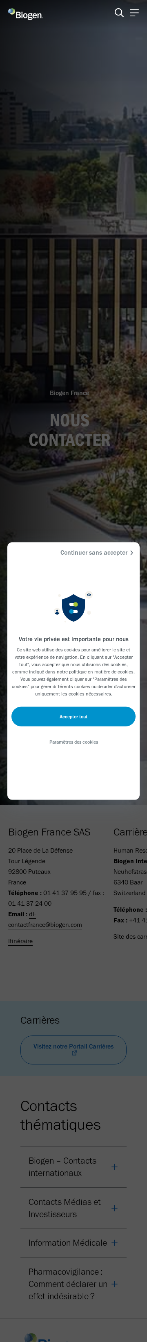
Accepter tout (73, 717)
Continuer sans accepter (93, 552)
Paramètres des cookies (73, 742)
